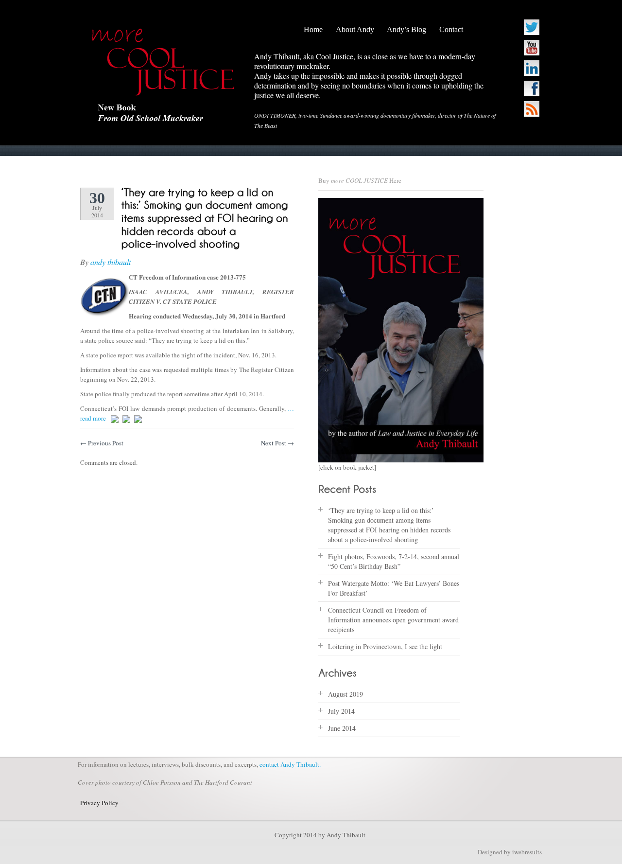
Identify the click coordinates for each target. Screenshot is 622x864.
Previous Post (101, 443)
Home (313, 29)
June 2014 (342, 728)
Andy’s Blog (406, 29)
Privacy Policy (99, 802)
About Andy (355, 29)
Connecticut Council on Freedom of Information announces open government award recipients (393, 619)
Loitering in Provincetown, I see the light (385, 646)
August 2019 (345, 694)
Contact (451, 29)
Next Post (277, 443)
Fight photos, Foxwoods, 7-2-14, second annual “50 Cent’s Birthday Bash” (393, 561)
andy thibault (110, 262)
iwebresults (527, 851)
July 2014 (341, 711)
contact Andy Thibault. (290, 764)
